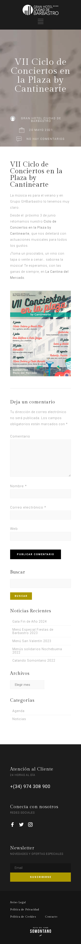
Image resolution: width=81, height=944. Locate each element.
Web (14, 529)
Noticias (19, 719)
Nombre (18, 486)
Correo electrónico (28, 507)
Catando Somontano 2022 (33, 660)
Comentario (20, 436)
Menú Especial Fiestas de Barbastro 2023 (32, 631)
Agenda (18, 711)
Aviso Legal (18, 902)
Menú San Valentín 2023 (31, 641)
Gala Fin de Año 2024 (29, 621)
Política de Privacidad (24, 909)
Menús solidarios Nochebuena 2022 (37, 650)
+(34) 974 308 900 (30, 786)
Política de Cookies (23, 916)
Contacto (51, 916)
